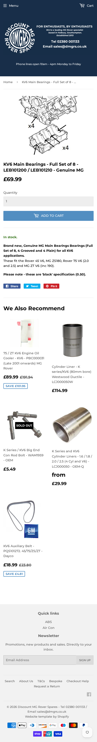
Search (10, 681)
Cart (90, 6)
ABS (48, 622)
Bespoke (55, 681)
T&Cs (41, 681)
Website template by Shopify (47, 716)
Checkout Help (78, 681)
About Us (26, 681)
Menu (13, 6)
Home (8, 82)
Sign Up (85, 660)
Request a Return (47, 686)
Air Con (49, 628)
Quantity (10, 193)
